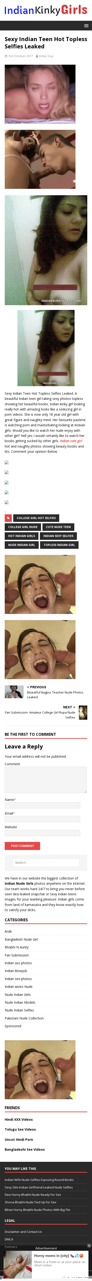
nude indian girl (21, 545)
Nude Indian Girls (18, 994)
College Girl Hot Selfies (36, 518)
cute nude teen (58, 527)
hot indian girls (21, 536)
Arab (8, 931)
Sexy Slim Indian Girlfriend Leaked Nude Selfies (39, 1187)
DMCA (9, 1239)
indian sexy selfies (58, 536)
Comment (12, 764)
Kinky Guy (46, 56)
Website (11, 827)
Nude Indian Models (20, 1002)
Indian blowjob (16, 970)
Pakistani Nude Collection (24, 1018)
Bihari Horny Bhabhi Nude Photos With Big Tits (37, 1210)
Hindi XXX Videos (19, 1119)
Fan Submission (17, 955)
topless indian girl (59, 545)
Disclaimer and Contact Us (23, 1232)
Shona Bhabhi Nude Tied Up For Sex (30, 1202)
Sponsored (13, 1026)
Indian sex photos (18, 979)
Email (9, 813)
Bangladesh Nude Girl (21, 939)
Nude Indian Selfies (19, 1010)
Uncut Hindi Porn (19, 1139)
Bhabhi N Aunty (17, 947)
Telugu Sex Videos (20, 1129)
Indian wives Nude (19, 986)
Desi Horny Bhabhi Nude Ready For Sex (33, 1194)
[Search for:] (46, 863)
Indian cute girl (71, 441)
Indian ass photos (18, 963)
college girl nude (23, 527)
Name (9, 799)
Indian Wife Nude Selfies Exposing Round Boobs (39, 1180)
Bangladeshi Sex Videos (25, 1149)
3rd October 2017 (20, 56)
